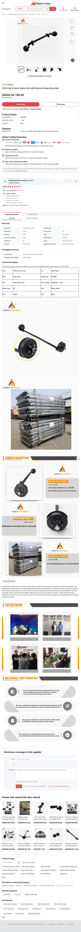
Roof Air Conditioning (27, 874)
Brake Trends (20, 913)
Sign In (5, 205)
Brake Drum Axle (23, 909)
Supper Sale (63, 874)
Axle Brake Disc (36, 909)
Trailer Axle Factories (43, 904)
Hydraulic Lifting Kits (8, 874)
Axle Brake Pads (64, 909)
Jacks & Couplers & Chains (10, 870)
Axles (38, 14)
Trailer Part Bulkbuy (34, 913)
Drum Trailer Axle (9, 909)
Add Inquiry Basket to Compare (41, 76)
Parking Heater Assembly (67, 870)
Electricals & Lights (27, 870)
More (3, 917)
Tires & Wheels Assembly (48, 870)
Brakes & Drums (45, 866)
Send (18, 786)
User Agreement (51, 924)
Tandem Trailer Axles (31, 894)
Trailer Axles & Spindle (27, 866)
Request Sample (36, 109)
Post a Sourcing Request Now (59, 786)
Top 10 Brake (8, 913)
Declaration (61, 924)
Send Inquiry (20, 104)
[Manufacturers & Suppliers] (40, 3)
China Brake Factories (10, 904)
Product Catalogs (29, 862)
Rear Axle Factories (27, 904)
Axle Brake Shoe (50, 909)
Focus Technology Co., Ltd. (27, 924)
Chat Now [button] (61, 104)
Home (3, 14)
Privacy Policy (70, 924)
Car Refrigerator (45, 874)
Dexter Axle (7, 894)
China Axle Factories (60, 904)
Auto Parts (32, 14)
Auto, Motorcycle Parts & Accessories (17, 14)
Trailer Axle (45, 14)
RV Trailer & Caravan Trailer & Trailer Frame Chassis (11, 866)
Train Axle (17, 894)
